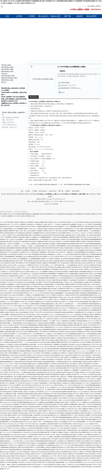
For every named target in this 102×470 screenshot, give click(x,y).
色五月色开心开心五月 (25, 466)
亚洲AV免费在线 (51, 338)
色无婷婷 (23, 436)
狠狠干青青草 (59, 340)
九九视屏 (57, 243)
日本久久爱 (90, 378)
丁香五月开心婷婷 (47, 282)
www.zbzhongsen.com (22, 265)
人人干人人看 (24, 336)
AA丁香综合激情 (90, 372)
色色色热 (32, 406)
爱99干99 (94, 436)
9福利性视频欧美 (89, 228)
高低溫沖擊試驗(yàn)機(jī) (8, 75)
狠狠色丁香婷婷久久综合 (14, 415)
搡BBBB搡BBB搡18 (7, 381)
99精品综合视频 (33, 327)
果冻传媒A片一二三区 (10, 441)
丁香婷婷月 (24, 460)
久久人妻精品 (49, 436)
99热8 (76, 411)
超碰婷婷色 (31, 256)
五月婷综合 (11, 325)
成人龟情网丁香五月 (88, 282)
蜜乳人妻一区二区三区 (40, 346)
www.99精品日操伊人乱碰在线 (35, 460)
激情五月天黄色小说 (85, 393)
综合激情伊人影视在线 (71, 267)
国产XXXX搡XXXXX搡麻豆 (55, 432)
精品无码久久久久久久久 (66, 314)
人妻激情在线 (45, 263)
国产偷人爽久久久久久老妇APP (31, 383)
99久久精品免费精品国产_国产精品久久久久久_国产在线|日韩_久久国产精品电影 (26, 310)
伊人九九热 (47, 280)
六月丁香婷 (59, 222)
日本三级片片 (16, 428)
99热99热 (33, 451)
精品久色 (70, 372)
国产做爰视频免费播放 (20, 430)
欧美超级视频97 (64, 237)
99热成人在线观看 (47, 336)
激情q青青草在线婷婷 (67, 393)
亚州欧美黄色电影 (22, 464)
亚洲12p (13, 389)
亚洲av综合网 (78, 269)
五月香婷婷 (86, 269)
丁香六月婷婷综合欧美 (61, 443)
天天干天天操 (31, 338)
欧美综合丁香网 (42, 393)
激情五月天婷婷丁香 (73, 374)
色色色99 (25, 293)
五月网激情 (88, 342)
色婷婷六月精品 (72, 323)
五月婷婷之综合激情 (87, 361)
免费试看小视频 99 (70, 284)
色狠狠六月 (24, 378)
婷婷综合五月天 (90, 441)
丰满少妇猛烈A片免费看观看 (36, 241)
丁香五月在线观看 (25, 409)
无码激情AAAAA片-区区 (6, 301)
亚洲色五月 (89, 271)
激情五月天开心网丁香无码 (54, 393)
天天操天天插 (79, 458)
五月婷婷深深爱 (24, 318)
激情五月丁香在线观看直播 (84, 291)
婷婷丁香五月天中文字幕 (43, 267)
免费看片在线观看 (80, 241)
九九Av (16, 308)
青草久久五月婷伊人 (64, 426)
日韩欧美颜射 (40, 351)
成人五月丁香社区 (19, 424)
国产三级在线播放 (71, 280)
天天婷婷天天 (53, 295)
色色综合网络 (44, 366)
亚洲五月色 (50, 312)
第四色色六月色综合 (49, 293)
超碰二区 (72, 248)
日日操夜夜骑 (36, 295)
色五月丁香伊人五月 (14, 258)
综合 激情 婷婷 (76, 276)
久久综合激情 (30, 391)
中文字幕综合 (24, 411)
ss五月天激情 (53, 439)
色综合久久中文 (67, 340)
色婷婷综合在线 (67, 361)
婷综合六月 (43, 430)
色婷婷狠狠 (18, 248)
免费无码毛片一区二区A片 (55, 286)
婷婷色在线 (66, 466)
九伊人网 (11, 421)
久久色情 (15, 363)
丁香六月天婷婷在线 (73, 385)
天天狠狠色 (72, 321)
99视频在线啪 (43, 432)
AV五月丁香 (80, 357)
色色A (24, 340)
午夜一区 (12, 348)
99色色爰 (38, 263)
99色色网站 (53, 447)
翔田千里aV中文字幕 (14, 460)
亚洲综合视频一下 (7, 323)
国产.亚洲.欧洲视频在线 (26, 449)
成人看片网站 (18, 389)
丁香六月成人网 (95, 415)
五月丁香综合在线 (69, 387)
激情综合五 (99, 359)
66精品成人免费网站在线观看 (87, 359)
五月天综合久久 (19, 348)
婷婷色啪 (34, 351)
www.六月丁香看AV (87, 224)
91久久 (29, 252)
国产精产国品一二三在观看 (19, 372)
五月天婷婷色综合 (26, 417)
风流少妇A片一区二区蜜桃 (44, 389)
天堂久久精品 (23, 357)
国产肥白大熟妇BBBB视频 (95, 297)
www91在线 (66, 254)
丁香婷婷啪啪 (70, 430)
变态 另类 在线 (85, 286)
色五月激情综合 (51, 451)
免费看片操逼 (85, 432)
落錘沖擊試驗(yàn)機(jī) (7, 67)
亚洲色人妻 (89, 456)
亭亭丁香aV (76, 393)
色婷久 (6, 353)
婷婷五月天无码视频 (61, 451)
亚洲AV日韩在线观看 (86, 348)
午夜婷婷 (69, 351)
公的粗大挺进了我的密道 (71, 355)
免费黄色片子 (15, 439)
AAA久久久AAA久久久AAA (9, 278)
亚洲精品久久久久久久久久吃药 (90, 321)
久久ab (46, 391)
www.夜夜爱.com (28, 295)
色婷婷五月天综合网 (61, 306)
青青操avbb (83, 372)
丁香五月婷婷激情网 (16, 368)
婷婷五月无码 (15, 321)
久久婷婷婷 (37, 366)
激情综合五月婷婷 (64, 261)
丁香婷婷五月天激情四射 (18, 237)
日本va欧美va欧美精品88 (47, 415)
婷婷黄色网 (39, 428)
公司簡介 (27, 191)
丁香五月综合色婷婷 (36, 269)
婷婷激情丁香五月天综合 (37, 396)
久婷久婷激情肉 (58, 333)
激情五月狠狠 (42, 411)
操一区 (94, 312)
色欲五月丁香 (33, 389)
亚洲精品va (62, 413)
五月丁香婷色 (33, 286)
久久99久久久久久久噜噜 (34, 228)
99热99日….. (21, 342)
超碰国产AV (46, 256)
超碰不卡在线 (89, 267)
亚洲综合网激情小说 (85, 366)
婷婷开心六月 (63, 256)
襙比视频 (24, 376)
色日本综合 (95, 366)
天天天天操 (69, 239)
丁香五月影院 (72, 363)
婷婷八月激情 (62, 310)
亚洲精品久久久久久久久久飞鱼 (85, 462)
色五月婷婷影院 (81, 464)
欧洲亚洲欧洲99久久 (65, 291)
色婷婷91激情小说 (19, 454)
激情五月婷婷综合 (63, 372)
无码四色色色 (79, 389)
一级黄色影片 (69, 252)
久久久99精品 (3, 370)
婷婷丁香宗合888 (93, 246)
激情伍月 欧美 (24, 426)
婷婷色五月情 (30, 464)
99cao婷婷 (17, 235)
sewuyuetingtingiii (29, 342)
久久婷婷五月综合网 (80, 456)
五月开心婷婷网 (60, 409)
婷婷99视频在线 (94, 406)
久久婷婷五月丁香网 (77, 451)
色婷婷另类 (69, 235)
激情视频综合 (19, 256)
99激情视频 (22, 351)
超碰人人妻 (77, 430)
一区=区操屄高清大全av (45, 239)
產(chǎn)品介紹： (33, 97)
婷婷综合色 (20, 282)
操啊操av (72, 261)
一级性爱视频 (46, 421)
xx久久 (79, 308)
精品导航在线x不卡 (75, 366)
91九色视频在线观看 (88, 329)
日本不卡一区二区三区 (12, 224)
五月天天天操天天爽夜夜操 (26, 331)
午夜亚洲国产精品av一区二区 (74, 391)
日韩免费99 (29, 316)
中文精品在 (86, 458)
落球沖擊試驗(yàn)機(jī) (7, 69)
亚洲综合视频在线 (18, 323)
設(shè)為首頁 (91, 6)
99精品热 (56, 426)
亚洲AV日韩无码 (23, 439)
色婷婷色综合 (96, 261)
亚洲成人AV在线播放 (31, 237)
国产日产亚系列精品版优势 (29, 374)
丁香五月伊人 (77, 299)
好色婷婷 (84, 297)
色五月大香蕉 (15, 291)
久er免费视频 (59, 273)
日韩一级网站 (80, 228)
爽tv (57, 303)
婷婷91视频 (70, 338)
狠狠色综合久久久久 (8, 308)
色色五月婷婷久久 (55, 421)
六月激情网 (39, 230)
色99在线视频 (97, 331)
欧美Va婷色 (59, 280)
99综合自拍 (36, 261)
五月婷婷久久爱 (58, 316)
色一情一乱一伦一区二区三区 (36, 293)
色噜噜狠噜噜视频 (92, 293)
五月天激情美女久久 (36, 466)
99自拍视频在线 (46, 269)
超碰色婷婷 (26, 389)
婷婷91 (35, 381)
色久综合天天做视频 (81, 344)
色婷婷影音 (65, 411)
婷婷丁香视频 (82, 409)
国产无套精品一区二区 (76, 428)
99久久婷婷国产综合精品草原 (8, 333)
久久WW (51, 426)
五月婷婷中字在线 (73, 301)
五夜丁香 (79, 265)
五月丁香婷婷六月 (54, 276)
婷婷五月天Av (5, 383)
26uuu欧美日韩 (64, 258)
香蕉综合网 (3, 243)
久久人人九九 (5, 432)
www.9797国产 (83, 374)
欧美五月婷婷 (66, 346)
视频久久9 (52, 303)
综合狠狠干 (40, 299)
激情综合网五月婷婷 (50, 441)
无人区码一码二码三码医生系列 (35, 280)
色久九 (37, 424)
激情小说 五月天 (39, 348)
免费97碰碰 (24, 248)
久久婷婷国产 (72, 402)
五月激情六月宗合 (93, 424)
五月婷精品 (70, 250)
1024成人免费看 (27, 323)
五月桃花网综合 (37, 235)
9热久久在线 (86, 237)
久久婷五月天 (29, 462)
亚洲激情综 (39, 224)
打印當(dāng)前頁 (65, 82)
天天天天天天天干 (12, 282)
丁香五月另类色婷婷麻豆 (25, 308)
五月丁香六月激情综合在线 (71, 449)
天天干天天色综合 (54, 256)
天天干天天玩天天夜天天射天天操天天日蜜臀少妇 (80, 368)
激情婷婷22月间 (92, 295)
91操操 (73, 458)
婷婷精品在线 (45, 306)
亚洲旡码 (72, 254)
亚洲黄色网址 (97, 404)
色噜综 (10, 241)
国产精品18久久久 (82, 378)
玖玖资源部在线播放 (44, 303)
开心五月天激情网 (15, 385)
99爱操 (40, 336)
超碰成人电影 (61, 267)
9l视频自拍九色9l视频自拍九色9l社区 (75, 413)
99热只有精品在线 (27, 361)
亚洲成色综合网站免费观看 (7, 248)
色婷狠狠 (70, 325)
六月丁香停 (99, 346)
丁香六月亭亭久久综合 (40, 312)
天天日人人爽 (87, 417)
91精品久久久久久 (35, 271)
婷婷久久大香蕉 (8, 445)
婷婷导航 (30, 261)
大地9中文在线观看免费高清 (37, 441)
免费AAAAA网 (50, 434)
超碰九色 (68, 295)
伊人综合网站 (7, 439)
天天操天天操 (73, 432)
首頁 (42, 62)
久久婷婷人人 (16, 366)
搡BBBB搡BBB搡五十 (58, 282)
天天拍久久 (71, 411)
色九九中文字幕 (12, 265)
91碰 (78, 323)
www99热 (25, 239)
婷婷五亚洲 (60, 447)
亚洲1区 (20, 314)
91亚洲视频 (11, 276)
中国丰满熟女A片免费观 (48, 243)
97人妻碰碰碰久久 (42, 252)
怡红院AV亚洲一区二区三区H (70, 222)
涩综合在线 (19, 338)
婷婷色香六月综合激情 (81, 261)
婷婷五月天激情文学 (51, 233)
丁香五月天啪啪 (17, 376)
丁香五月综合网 (28, 297)
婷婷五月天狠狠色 (85, 415)
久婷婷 (93, 357)
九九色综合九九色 (41, 355)
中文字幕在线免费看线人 (11, 462)
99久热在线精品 (84, 288)
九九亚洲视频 (87, 357)
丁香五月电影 (11, 417)
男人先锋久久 (38, 464)
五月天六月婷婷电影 (43, 276)
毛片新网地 (79, 321)
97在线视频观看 (9, 284)
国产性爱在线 (47, 374)
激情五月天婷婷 (62, 250)
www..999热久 (35, 400)
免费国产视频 (26, 299)
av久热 (40, 329)
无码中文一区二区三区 (72, 233)
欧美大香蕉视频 (4, 261)
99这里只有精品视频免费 (15, 406)
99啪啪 (64, 280)
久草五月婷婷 (45, 458)
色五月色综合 (29, 359)
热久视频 (13, 393)
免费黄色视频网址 (30, 288)
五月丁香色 (68, 409)
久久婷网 (66, 336)
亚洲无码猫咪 (40, 447)
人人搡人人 (18, 417)
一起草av (59, 400)
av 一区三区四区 (72, 378)
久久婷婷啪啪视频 (23, 327)
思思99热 (26, 447)
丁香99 (2, 348)
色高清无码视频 (30, 368)
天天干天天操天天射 (41, 451)
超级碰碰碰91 (24, 258)
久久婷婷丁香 (75, 424)
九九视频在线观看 (88, 316)
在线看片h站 (98, 466)
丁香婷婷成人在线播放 (54, 366)
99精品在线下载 (16, 409)
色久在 (25, 256)
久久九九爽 (53, 385)
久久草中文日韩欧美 (94, 269)
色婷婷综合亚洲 (18, 421)
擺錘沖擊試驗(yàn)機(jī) (7, 71)
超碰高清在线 (73, 265)
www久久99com (70, 310)
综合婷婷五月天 (17, 241)
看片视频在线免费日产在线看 (22, 286)
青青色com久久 (53, 458)
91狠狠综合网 (40, 378)
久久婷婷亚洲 (47, 301)
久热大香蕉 (59, 346)
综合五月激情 (95, 291)
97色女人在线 (47, 246)
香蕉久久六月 (68, 282)
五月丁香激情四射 (69, 441)
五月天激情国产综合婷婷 (91, 434)
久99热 (90, 233)
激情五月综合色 (74, 336)
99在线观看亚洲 (8, 376)
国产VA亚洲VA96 (42, 286)
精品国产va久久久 (4, 469)
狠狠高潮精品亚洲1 (73, 381)
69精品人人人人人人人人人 (79, 351)
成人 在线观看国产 (15, 404)
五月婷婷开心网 (85, 406)
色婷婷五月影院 (19, 276)
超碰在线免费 (39, 246)
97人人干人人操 (60, 387)
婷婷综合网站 (46, 342)
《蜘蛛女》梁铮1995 (11, 464)
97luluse (58, 321)
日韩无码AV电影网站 (69, 241)
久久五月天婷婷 (70, 269)
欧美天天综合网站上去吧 (61, 331)
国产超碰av (62, 235)
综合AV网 (49, 346)
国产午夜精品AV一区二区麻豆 (47, 321)
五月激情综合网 (73, 263)
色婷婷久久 (43, 295)
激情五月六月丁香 (7, 252)
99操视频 (18, 411)
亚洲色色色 (57, 402)
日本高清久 (66, 432)
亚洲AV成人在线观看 (5, 321)
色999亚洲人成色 (89, 331)
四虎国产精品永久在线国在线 (66, 454)
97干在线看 (81, 370)
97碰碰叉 (34, 417)
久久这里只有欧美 (20, 267)
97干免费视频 (21, 359)
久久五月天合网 (12, 402)
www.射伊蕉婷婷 (15, 357)
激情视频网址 (78, 460)
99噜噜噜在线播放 (42, 325)
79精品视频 (57, 436)
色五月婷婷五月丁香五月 (58, 308)
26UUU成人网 (91, 346)
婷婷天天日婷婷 (38, 256)
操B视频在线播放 (48, 284)
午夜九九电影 (20, 329)
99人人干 (46, 299)
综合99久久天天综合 (58, 336)
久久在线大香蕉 (18, 340)
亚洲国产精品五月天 (42, 250)
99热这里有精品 (29, 329)
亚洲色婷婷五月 (17, 269)
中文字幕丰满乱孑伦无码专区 (15, 254)
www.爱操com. (58, 254)
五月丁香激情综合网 (15, 432)
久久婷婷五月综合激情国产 (83, 363)
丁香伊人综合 (56, 237)
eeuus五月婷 (40, 417)
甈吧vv (9, 246)
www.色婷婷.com (48, 333)
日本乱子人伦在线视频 (17, 239)
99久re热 (81, 436)
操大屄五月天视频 (12, 413)
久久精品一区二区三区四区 (54, 411)
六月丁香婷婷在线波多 (8, 340)
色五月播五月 (69, 299)
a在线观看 (90, 261)
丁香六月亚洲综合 (15, 387)
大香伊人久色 (12, 288)
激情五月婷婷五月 (51, 430)
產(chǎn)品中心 (48, 62)
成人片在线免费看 (39, 445)
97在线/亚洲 (35, 385)
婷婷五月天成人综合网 (84, 263)
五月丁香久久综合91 (44, 385)
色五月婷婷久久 (60, 228)
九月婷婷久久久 (55, 460)
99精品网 (51, 331)
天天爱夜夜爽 (35, 233)
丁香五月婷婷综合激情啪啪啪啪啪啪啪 (90, 239)
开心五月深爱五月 (96, 417)
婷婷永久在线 (74, 447)
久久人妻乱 (48, 291)
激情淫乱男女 (64, 342)
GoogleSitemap (48, 204)
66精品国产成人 (80, 248)
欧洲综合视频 (75, 239)
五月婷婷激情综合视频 (59, 312)
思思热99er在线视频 (34, 301)
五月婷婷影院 (63, 344)
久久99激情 (23, 246)
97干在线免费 (47, 445)
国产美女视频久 (64, 271)
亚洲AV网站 (12, 338)
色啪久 (39, 248)
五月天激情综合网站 (78, 396)
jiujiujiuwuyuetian (84, 424)
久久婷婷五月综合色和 (20, 284)
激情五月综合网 (52, 288)
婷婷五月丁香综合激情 (32, 419)
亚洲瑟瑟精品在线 (31, 340)
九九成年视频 (22, 419)
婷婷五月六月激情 (46, 462)
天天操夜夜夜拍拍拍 (74, 466)
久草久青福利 (74, 445)
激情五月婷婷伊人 (14, 318)
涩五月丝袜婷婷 (16, 436)
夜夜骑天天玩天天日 (33, 265)
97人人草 (94, 348)
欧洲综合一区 (33, 447)
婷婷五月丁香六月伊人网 (20, 325)
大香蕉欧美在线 (94, 383)
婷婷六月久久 (26, 421)
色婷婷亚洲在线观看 (60, 368)
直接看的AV (53, 329)
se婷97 (41, 301)
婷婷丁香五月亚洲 (52, 400)
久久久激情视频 (88, 389)
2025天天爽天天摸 (34, 432)
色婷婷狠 (43, 258)
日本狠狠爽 (85, 246)
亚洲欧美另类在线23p (84, 222)
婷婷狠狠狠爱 (46, 329)
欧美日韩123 (65, 230)
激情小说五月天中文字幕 (50, 372)
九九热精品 (63, 224)
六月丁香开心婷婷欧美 (63, 428)
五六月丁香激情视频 (17, 228)
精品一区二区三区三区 (86, 323)
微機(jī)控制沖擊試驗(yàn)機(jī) (9, 78)
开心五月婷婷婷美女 (40, 338)
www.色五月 (26, 441)
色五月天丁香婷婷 (25, 271)
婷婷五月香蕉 (53, 357)
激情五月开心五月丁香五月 (42, 357)
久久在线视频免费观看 (34, 258)
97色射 (57, 224)
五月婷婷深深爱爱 (88, 243)
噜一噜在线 (34, 421)
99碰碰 (25, 228)
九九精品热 (52, 387)
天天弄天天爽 (72, 329)
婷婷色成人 (98, 241)
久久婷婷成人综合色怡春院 (46, 359)
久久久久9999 (93, 432)
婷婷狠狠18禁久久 (34, 411)
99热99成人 (22, 462)
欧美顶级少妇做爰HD (74, 258)
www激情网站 (62, 299)
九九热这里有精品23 (23, 413)
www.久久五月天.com (93, 411)
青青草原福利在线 (43, 381)
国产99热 (47, 351)
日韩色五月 (65, 323)
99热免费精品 (44, 406)
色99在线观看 (32, 278)
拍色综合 (29, 376)
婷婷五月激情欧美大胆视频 (67, 404)
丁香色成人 (65, 378)
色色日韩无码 (76, 286)
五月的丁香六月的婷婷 (35, 413)
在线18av (24, 338)
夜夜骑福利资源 (14, 466)
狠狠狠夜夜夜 (64, 243)
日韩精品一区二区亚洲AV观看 (89, 235)
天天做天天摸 (31, 428)
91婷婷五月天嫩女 (30, 443)
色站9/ (24, 434)
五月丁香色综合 (8, 428)
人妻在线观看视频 (60, 246)
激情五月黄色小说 (86, 310)
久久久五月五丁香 (61, 327)
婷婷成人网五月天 (53, 310)
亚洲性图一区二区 (14, 383)
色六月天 (65, 273)
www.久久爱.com (28, 276)
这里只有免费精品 (71, 224)
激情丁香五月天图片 (75, 406)
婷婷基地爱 (25, 241)
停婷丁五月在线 (80, 342)
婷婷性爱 (48, 248)
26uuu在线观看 (14, 419)
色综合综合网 (73, 462)
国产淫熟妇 (89, 409)
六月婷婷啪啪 (54, 269)
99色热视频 (80, 376)
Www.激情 (60, 278)
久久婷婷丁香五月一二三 (48, 224)
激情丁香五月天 (54, 351)
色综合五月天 (19, 299)
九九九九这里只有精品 (69, 400)
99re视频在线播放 (73, 273)
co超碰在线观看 (18, 361)
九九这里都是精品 (95, 230)
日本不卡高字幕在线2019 (46, 344)
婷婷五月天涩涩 (37, 462)
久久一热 (20, 303)
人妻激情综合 (6, 378)
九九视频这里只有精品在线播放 (48, 297)
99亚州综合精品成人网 (65, 276)
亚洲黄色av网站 (67, 424)
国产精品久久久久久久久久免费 (51, 314)
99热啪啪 (74, 291)
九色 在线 (11, 430)
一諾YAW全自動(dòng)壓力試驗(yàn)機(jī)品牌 (45, 184)
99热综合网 (34, 252)
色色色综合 (41, 284)
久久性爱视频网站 (72, 226)
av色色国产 (55, 454)
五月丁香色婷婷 (87, 451)
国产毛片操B (63, 460)
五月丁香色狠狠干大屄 (64, 406)
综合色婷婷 (84, 308)
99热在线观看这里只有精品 (27, 312)
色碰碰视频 (74, 357)
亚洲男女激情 (6, 303)
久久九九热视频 (39, 398)
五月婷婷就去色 (90, 241)
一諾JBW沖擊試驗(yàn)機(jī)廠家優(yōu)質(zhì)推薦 (76, 184)
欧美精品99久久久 (10, 250)
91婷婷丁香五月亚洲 (53, 235)
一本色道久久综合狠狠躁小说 (63, 434)
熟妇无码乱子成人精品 (45, 261)
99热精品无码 (13, 314)
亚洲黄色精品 (93, 333)
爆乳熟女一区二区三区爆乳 (86, 398)
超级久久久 (7, 389)
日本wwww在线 (94, 286)
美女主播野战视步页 (24, 344)
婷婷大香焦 (19, 441)
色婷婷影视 (31, 366)
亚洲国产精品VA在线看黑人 (11, 273)
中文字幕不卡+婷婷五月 (14, 226)
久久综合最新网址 (83, 411)
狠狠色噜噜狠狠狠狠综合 (6, 361)
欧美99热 (96, 267)
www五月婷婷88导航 (31, 434)
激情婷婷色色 (82, 278)
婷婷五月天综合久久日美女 (28, 226)
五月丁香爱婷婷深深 (71, 308)
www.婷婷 (9, 291)
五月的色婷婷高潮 (77, 282)
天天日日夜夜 (72, 342)
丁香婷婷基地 (38, 368)
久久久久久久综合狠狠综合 (75, 256)
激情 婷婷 (34, 376)
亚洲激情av (28, 351)
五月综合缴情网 (62, 233)
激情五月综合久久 (56, 445)
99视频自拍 (57, 344)
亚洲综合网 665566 (33, 404)
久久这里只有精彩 (44, 265)
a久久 (48, 295)
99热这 (17, 312)
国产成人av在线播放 (37, 363)
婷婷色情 (38, 406)
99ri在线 (79, 432)
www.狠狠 (6, 348)
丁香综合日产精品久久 (33, 456)
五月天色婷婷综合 (39, 391)
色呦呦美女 (72, 237)
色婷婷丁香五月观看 (16, 263)
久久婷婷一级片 (7, 372)
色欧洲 (69, 451)
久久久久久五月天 (7, 363)
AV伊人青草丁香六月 (16, 434)
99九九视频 (32, 318)
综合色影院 (77, 441)
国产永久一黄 (82, 385)
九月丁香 (45, 466)
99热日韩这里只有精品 (57, 248)
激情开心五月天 (88, 248)
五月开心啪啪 (95, 445)
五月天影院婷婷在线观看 (64, 458)
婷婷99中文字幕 (56, 363)
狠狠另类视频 (31, 357)
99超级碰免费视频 (5, 419)
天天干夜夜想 (71, 383)
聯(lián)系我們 (75, 191)
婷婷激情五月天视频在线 (93, 278)
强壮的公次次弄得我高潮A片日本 (55, 355)
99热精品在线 (75, 340)
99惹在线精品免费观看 (91, 419)
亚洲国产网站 (95, 451)
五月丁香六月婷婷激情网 (29, 263)
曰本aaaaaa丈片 (74, 398)
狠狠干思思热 (64, 363)
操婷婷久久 (67, 357)
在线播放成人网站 (83, 273)
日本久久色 (99, 344)
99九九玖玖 (70, 421)
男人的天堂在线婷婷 (76, 426)
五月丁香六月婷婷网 (19, 443)
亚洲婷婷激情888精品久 (69, 389)
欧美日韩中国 (89, 306)
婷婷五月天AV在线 (53, 250)
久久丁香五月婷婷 (53, 391)
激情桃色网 (14, 342)
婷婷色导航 (12, 261)
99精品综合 (53, 376)
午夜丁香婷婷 (83, 325)
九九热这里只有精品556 (64, 439)
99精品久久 (14, 451)
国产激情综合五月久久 (8, 443)
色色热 (54, 346)
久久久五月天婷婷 (35, 353)
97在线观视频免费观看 (62, 381)
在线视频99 (12, 299)
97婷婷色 (11, 454)
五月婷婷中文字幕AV (95, 458)
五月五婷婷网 (19, 295)
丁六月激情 (78, 310)
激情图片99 (89, 439)
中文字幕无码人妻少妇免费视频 (10, 327)
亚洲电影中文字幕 (54, 413)
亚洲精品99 (8, 342)
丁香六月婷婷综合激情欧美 (92, 396)
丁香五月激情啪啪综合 (88, 256)
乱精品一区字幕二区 (36, 314)
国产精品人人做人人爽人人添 (21, 230)
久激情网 (54, 398)
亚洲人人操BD (91, 284)
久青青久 (55, 299)
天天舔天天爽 (14, 351)
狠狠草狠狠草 (43, 383)
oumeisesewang (3, 426)
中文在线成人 (71, 344)
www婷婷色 (58, 323)
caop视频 (59, 378)
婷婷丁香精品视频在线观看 (9, 329)
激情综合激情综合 (10, 233)
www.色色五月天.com (70, 464)
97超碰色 (21, 222)
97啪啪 (2, 376)
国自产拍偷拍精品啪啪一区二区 (60, 462)
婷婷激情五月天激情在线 (84, 445)
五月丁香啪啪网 (41, 237)
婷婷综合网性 (97, 374)
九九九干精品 (75, 278)
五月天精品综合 (78, 297)
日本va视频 (25, 278)
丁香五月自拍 (75, 359)
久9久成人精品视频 (79, 250)
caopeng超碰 (6, 318)
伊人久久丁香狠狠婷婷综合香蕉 (63, 415)
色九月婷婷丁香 (94, 237)
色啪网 (41, 222)
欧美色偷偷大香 (77, 246)
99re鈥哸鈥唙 (79, 316)
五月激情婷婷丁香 (78, 314)
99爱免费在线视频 (79, 387)
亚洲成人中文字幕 (58, 318)
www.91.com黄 (53, 265)
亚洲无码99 (29, 233)
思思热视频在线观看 (8, 336)
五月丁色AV (86, 383)
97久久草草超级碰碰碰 (90, 280)
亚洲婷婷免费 (67, 278)
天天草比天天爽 (88, 250)
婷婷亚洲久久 (16, 252)
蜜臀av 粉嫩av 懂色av (80, 404)
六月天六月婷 (27, 254)
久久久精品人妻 (25, 432)
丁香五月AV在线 (61, 456)
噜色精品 (29, 372)
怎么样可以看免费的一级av (31, 282)
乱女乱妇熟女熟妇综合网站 (72, 293)
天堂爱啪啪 (8, 237)
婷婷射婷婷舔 (16, 381)
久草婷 (100, 246)
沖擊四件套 (4, 73)
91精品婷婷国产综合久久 (26, 381)
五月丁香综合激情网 (17, 293)
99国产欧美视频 (12, 353)
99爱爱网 (52, 323)
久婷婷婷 (77, 288)
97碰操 (24, 368)
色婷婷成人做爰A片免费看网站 (92, 314)
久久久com (79, 402)
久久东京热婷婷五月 (67, 286)
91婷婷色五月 (51, 228)
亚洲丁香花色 (51, 252)
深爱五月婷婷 (47, 398)
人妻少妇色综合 (92, 454)
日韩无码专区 (51, 325)
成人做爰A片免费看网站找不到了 (46, 327)
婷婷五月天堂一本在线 (21, 261)
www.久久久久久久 (87, 426)
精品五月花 (27, 353)
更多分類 (3, 82)
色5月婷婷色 (55, 301)
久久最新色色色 (64, 321)
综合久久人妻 (77, 338)
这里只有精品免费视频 (79, 421)
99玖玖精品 (5, 391)
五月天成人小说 (27, 400)
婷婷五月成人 (97, 318)
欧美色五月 (24, 252)
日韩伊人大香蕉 (76, 235)
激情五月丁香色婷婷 (32, 284)
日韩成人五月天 (57, 419)
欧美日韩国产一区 (35, 344)
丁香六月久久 (45, 413)
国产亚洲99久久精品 (59, 464)
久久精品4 (15, 344)
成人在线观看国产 (29, 222)
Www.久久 (5, 338)
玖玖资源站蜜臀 (97, 224)
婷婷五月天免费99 (13, 391)
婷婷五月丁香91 (91, 344)
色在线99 (93, 222)
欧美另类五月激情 (61, 430)
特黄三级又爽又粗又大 (11, 359)
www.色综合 (17, 336)
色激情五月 (12, 280)
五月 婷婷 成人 (53, 428)
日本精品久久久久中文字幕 (34, 306)
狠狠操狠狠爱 (97, 243)
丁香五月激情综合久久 (25, 273)
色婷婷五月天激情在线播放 (55, 466)
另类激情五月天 (42, 434)
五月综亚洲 (7, 400)
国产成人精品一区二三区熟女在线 (44, 318)
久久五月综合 (66, 447)
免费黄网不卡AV (47, 363)
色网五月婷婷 (79, 243)
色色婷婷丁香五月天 (50, 409)
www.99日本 (19, 333)
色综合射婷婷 (46, 404)
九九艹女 (90, 308)
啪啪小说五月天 (72, 443)
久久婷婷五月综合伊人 (87, 258)
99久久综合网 (8, 269)
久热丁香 (95, 439)
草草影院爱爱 (52, 263)
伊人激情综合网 (42, 273)
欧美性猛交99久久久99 (70, 228)
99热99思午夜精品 (37, 361)
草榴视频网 (77, 348)
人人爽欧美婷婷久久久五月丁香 (48, 456)
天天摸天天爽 (33, 291)
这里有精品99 (7, 436)
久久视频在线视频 (40, 226)
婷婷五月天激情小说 (57, 389)
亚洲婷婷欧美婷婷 (73, 271)
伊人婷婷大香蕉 (70, 456)
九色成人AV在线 (4, 460)
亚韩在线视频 (62, 391)
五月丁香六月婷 (26, 314)
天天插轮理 (67, 248)
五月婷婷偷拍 (92, 402)
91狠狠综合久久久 (22, 445)
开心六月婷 (94, 393)
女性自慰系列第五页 (84, 381)
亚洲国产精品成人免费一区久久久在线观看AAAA (17, 396)
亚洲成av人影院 (22, 391)
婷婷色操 (87, 226)
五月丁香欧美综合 (90, 252)
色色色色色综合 (13, 447)
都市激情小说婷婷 (32, 248)
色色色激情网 (71, 243)
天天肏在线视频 (78, 454)
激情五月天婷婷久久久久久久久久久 (13, 297)
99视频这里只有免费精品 (21, 250)
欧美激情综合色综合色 (17, 400)
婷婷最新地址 (41, 291)
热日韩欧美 (96, 248)
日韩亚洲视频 (82, 271)
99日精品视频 (35, 254)
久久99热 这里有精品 (48, 464)
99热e (21, 383)
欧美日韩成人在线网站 (95, 447)
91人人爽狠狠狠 (73, 370)
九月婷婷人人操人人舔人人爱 (65, 297)
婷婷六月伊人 (25, 301)
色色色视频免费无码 (9, 256)
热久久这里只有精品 (21, 280)
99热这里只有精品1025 (44, 376)
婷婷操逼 (36, 222)
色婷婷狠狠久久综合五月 (86, 276)
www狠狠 (26, 243)
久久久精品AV (15, 246)
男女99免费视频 (48, 396)
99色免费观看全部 (33, 239)
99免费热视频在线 (32, 325)
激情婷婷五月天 (27, 333)
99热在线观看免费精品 (48, 361)
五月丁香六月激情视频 (68, 333)
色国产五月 (91, 466)
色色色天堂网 (95, 342)
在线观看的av (32, 250)
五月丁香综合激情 (8, 222)
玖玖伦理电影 (80, 280)
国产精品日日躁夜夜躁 (62, 325)
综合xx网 (46, 348)
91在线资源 (44, 235)
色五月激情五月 (23, 355)
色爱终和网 (76, 325)
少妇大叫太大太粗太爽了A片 (56, 241)
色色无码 (2, 449)
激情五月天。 (87, 400)
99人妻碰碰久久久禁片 (32, 436)
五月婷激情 (45, 428)
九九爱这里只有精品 (61, 338)
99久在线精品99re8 (20, 233)
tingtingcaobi (7, 451)
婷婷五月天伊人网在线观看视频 (79, 295)
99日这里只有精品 (37, 308)
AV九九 (15, 445)
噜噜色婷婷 (7, 434)
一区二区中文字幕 (90, 421)
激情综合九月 (46, 368)
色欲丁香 (83, 312)
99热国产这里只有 (15, 456)
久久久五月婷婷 (4, 299)
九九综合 (59, 398)
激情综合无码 (3, 226)
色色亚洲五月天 (69, 303)
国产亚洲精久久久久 (61, 385)
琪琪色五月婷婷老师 (62, 329)
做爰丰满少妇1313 (12, 370)
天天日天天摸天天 (33, 336)
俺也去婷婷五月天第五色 (73, 419)
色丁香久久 (35, 323)
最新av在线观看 (9, 346)
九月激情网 (22, 224)
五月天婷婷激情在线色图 (24, 363)
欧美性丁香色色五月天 (50, 222)
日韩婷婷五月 (10, 286)
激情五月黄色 (64, 402)
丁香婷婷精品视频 (76, 361)
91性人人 (72, 288)
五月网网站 (41, 402)
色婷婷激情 (97, 282)
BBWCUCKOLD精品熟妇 (37, 409)
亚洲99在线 (78, 254)
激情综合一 (87, 230)
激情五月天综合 (38, 342)
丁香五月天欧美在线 (26, 385)
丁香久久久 (95, 464)
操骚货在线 (30, 430)
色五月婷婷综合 (72, 331)
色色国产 (36, 331)
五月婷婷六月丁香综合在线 (89, 391)
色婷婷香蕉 (79, 329)
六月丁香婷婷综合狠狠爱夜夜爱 (41, 449)
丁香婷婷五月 (8, 366)
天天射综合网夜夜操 (65, 436)
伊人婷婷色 (91, 374)
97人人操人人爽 (76, 415)
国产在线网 (30, 445)
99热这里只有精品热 (43, 323)
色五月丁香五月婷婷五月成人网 (79, 346)
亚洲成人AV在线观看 (94, 288)
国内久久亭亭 (87, 436)
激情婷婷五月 (84, 338)
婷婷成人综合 (53, 267)
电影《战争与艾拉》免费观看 (61, 370)
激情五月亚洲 (23, 366)
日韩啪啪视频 (63, 348)
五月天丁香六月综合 (30, 424)
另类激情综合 (80, 331)
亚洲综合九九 (24, 428)
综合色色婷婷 (55, 261)
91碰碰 (74, 376)
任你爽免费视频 (51, 273)
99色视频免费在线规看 (29, 398)
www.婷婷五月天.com (80, 306)
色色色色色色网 (65, 366)
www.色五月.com (83, 233)
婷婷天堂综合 (70, 306)
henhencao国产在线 (60, 252)
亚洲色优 (36, 321)
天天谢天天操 (26, 406)
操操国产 (19, 278)
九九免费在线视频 (33, 303)
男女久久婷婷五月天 (8, 235)
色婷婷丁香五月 (94, 226)
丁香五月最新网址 (45, 353)
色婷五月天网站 (21, 288)
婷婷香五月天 (79, 237)
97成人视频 (86, 376)
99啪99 (53, 246)
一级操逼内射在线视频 (22, 393)
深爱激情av (34, 299)
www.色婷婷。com (31, 246)
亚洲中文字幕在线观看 (38, 372)
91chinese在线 (11, 295)
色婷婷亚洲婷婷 (79, 400)
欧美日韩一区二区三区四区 (92, 370)
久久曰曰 (95, 426)
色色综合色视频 (47, 454)
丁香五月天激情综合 (50, 340)
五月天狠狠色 (54, 353)
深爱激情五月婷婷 (44, 426)
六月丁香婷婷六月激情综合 (53, 258)
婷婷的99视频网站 (49, 402)
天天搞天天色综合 (14, 355)
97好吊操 (78, 224)
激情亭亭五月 (32, 387)
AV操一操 (59, 263)
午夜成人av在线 (92, 273)
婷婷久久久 (62, 303)
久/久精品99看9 (37, 415)
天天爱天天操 (5, 374)
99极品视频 (7, 368)
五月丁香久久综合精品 (16, 374)
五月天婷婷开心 (26, 269)
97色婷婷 (16, 222)
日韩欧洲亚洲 (84, 430)
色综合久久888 (82, 267)
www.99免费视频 (31, 378)
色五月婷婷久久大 (63, 301)
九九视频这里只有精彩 (35, 243)
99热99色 (95, 456)
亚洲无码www (61, 295)
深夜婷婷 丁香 (66, 398)
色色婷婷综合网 (53, 406)
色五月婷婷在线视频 (87, 353)
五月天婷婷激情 (58, 359)
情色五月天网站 (15, 271)
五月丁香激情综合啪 (93, 340)
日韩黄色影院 (83, 293)
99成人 (30, 439)
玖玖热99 (92, 428)
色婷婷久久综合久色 (48, 316)
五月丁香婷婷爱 (81, 443)
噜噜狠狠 (55, 396)
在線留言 (67, 191)
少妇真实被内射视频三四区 (11, 331)
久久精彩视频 (58, 361)
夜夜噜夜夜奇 (5, 355)
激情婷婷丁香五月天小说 (57, 449)
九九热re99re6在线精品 (89, 265)
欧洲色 (50, 299)
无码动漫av (36, 359)
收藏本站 (98, 6)
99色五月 (93, 299)
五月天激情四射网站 (59, 284)
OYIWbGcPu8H (56, 291)
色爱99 (44, 248)
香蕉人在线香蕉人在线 (93, 449)
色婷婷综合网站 (33, 393)
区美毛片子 (43, 233)
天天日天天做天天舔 (69, 318)
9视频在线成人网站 (48, 370)
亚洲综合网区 (3, 254)
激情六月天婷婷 (10, 267)
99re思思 (53, 280)
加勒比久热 (5, 276)
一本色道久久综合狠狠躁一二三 (14, 243)
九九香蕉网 (60, 288)
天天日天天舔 (84, 466)
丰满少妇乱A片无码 (83, 447)
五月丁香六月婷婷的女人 (23, 451)
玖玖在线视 (79, 284)
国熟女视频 (40, 374)
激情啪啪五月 (17, 301)
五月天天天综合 (24, 387)
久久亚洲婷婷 (79, 230)
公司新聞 (34, 191)
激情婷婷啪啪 (69, 312)
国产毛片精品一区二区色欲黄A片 (87, 336)
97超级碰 (7, 357)
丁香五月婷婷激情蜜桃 (79, 252)
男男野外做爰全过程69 (26, 235)
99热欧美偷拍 (74, 439)
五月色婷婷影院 (4, 406)
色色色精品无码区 (80, 318)
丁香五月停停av (67, 359)
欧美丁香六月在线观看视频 (26, 321)
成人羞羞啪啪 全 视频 (46, 271)
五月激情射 (35, 273)
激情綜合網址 (82, 439)
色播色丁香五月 (85, 254)
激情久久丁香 (31, 355)
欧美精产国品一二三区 (63, 265)
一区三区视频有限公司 (38, 333)
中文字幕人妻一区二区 (43, 387)
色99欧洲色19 (79, 383)
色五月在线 (11, 398)
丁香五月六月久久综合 (50, 378)
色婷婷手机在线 (29, 346)
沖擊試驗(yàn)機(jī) (58, 62)
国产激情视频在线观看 (43, 278)
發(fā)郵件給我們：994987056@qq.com (71, 88)
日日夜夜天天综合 (47, 230)
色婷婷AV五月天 (58, 424)
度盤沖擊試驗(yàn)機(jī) (7, 80)
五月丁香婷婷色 (91, 325)
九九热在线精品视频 (40, 443)
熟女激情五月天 (55, 404)
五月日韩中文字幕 (21, 316)
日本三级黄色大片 (63, 353)
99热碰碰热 (70, 348)
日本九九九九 (74, 409)
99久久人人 (20, 353)
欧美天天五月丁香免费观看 (66, 396)
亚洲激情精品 (55, 374)
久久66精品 (62, 239)
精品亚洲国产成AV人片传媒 (82, 333)
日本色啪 (99, 299)
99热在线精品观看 (83, 301)
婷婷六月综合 (3, 402)
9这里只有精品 (86, 428)
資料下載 (60, 191)
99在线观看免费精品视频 (23, 402)
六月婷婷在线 (69, 246)
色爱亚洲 (2, 346)
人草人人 (7, 239)
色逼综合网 (65, 263)
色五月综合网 (55, 271)
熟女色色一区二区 (20, 458)
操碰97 (40, 282)
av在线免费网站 (51, 443)
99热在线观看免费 (47, 308)
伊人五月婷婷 (51, 381)
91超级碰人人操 (63, 374)
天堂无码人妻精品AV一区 (60, 226)
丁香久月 (39, 421)
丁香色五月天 (43, 400)
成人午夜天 (61, 357)
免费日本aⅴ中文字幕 (78, 417)
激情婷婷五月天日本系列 (69, 316)
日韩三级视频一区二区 (20, 306)
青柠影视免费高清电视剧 (93, 385)
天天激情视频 (96, 323)
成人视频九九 (43, 424)
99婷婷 (82, 419)
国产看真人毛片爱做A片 (77, 434)
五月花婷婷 (76, 372)
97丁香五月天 (96, 258)
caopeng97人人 (97, 368)
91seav (1, 222)
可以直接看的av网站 (44, 439)
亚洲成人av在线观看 (62, 383)
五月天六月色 (36, 297)
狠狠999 (40, 404)
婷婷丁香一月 (93, 263)
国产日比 (35, 276)
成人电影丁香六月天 (19, 346)
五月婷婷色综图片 (37, 316)
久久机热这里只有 (30, 224)
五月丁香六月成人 (57, 230)
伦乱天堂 (83, 441)
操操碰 (97, 428)
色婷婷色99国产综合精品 (35, 370)
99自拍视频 (63, 421)
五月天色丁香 (90, 404)
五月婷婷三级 (62, 269)
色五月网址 (44, 228)
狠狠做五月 (49, 237)
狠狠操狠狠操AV (59, 293)
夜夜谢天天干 (81, 226)
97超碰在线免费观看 (29, 348)
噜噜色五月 (52, 306)
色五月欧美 (89, 464)
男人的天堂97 (24, 404)
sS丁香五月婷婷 (52, 383)
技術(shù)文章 (52, 191)
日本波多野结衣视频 (26, 415)
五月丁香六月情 (89, 318)
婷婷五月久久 (33, 402)
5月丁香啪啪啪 (7, 393)
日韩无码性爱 (7, 293)
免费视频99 (73, 230)
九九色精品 (89, 312)
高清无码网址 (14, 303)
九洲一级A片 (3, 246)
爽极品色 (35, 329)
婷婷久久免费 (40, 340)
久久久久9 (98, 252)
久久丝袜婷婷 (60, 441)
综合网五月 (3, 267)
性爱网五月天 (75, 436)
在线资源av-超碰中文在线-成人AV (33, 454)
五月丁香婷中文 (18, 398)
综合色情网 (32, 230)
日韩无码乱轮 (55, 239)
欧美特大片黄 (49, 226)
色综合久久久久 (87, 460)
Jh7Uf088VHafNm (86, 299)
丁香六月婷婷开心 (44, 331)
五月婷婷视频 (77, 312)
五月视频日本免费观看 (41, 288)
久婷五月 (52, 368)
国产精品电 (98, 265)
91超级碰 (10, 230)
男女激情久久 (89, 413)
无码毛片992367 (77, 353)
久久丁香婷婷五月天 (23, 370)
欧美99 (46, 241)
